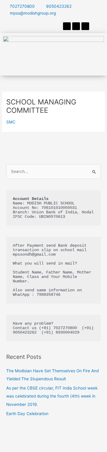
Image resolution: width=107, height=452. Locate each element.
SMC (10, 122)
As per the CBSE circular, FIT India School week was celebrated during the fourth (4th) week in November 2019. (51, 396)
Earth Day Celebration (27, 413)
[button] (53, 66)
